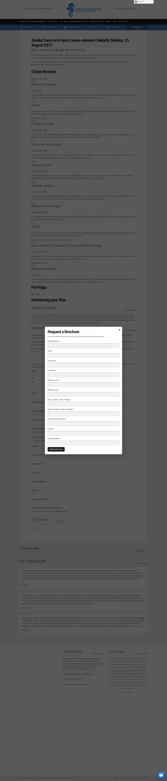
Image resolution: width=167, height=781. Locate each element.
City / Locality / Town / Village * (59, 399)
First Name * (52, 361)
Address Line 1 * (54, 380)
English (140, 2)
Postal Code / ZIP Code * (57, 419)
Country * (51, 429)
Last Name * (52, 370)
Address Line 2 (53, 390)
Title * (50, 351)
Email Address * (54, 341)
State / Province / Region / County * (61, 409)
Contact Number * (54, 438)
